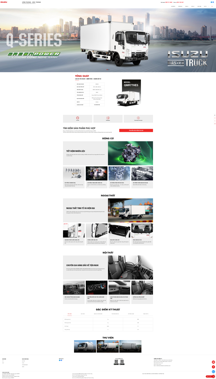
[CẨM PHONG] (4, 2)
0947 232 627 (159, 364)
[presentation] (3, 39)
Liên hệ (23, 366)
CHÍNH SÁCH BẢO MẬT (5, 372)
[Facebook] (213, 2)
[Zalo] (211, 2)
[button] (107, 69)
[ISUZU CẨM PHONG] (54, 2)
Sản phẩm (4, 359)
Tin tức (205, 6)
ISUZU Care (199, 6)
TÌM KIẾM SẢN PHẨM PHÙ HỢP (136, 130)
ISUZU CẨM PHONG (25, 359)
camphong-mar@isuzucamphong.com (163, 365)
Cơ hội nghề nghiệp (25, 364)
